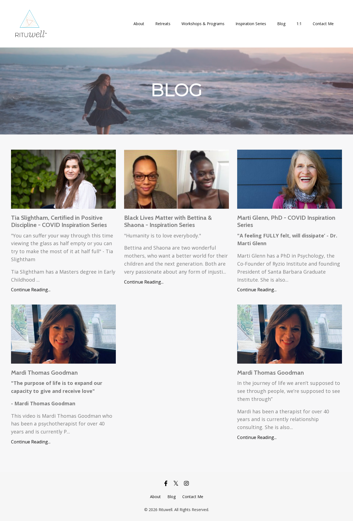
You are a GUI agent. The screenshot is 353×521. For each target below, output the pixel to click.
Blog (281, 23)
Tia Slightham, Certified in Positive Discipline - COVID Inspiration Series (59, 221)
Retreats (162, 23)
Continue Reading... (30, 290)
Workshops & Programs (202, 23)
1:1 (299, 23)
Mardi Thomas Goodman (44, 372)
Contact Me (323, 23)
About (138, 23)
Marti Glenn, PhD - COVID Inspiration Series (286, 221)
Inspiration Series (251, 23)
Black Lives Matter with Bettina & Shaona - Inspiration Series (168, 221)
